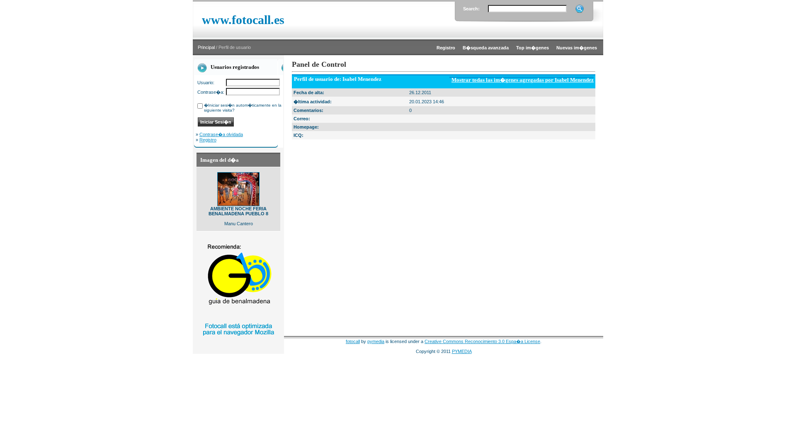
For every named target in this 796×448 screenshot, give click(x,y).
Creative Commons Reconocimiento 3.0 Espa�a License (482, 341)
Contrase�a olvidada (221, 134)
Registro (207, 139)
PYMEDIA (462, 351)
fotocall (353, 341)
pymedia (375, 341)
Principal (206, 47)
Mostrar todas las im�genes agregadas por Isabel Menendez (522, 80)
